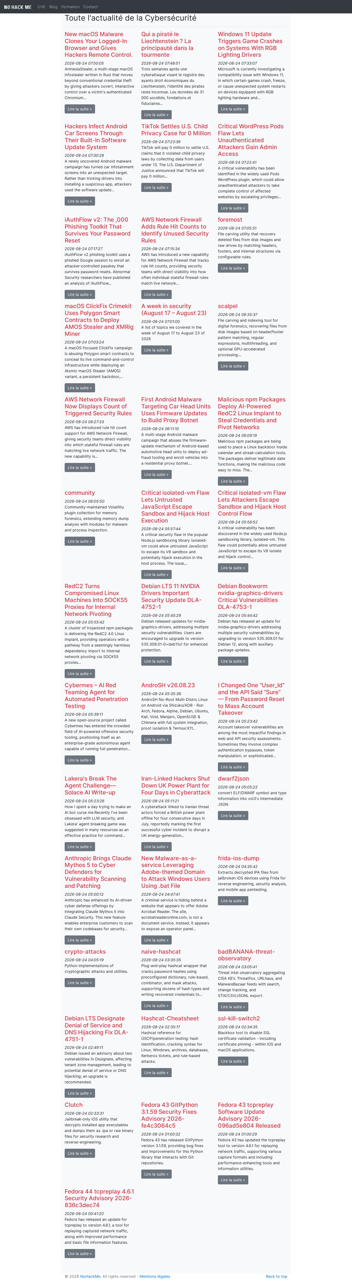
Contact (90, 6)
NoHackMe (90, 1276)
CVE (41, 6)
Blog (53, 6)
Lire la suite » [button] (80, 109)
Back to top (276, 1276)
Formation (70, 6)
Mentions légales (155, 1276)
